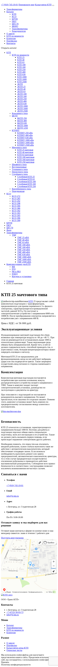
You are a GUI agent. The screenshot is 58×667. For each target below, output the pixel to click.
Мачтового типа (19, 147)
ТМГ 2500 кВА (24, 262)
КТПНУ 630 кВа (25, 138)
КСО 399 (16, 220)
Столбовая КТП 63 (26, 179)
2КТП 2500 (22, 111)
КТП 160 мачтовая (25, 159)
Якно (8, 230)
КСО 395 (16, 215)
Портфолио (11, 41)
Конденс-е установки (21, 276)
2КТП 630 (22, 103)
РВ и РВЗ (16, 271)
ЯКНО (15, 26)
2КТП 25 (21, 86)
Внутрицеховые (19, 167)
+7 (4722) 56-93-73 (14, 612)
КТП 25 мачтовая (25, 150)
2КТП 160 (22, 96)
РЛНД (15, 274)
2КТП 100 (22, 94)
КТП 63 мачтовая (25, 155)
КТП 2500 (22, 82)
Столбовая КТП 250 (26, 186)
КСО (14, 16)
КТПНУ (15, 130)
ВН (13, 267)
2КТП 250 (22, 99)
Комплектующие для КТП (18, 264)
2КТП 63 (21, 91)
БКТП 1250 (22, 128)
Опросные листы (14, 650)
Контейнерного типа (21, 189)
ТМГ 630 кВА (23, 254)
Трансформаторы (14, 9)
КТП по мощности (15, 36)
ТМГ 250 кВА (23, 250)
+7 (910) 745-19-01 (9, 5)
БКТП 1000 (22, 125)
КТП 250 (21, 69)
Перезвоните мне (26, 5)
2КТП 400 (22, 101)
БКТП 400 (22, 121)
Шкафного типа (19, 164)
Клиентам (11, 38)
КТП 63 (20, 62)
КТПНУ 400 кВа (25, 135)
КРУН (15, 19)
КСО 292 (16, 201)
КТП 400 (21, 72)
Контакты (11, 43)
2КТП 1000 (22, 106)
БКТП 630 (22, 123)
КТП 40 (20, 60)
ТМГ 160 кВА (23, 247)
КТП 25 (20, 57)
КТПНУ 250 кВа (25, 133)
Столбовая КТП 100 (26, 181)
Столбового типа (20, 174)
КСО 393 (16, 213)
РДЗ (14, 269)
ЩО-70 (15, 24)
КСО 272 (16, 196)
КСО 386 (16, 208)
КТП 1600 (22, 79)
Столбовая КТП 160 (26, 184)
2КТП (20, 84)
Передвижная (18, 191)
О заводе (10, 33)
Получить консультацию (12, 538)
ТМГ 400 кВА (23, 252)
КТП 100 (21, 65)
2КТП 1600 (22, 108)
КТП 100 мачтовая (25, 157)
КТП (14, 14)
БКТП (15, 116)
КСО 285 (16, 198)
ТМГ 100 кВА (23, 245)
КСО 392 (16, 211)
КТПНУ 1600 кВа (25, 142)
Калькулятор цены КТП (17, 648)
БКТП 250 (22, 118)
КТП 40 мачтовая (25, 152)
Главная (10, 281)
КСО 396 (16, 218)
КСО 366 (16, 206)
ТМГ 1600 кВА (24, 259)
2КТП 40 (21, 89)
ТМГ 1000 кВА (24, 257)
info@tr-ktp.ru (12, 496)
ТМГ (14, 235)
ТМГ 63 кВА (23, 242)
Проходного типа (20, 172)
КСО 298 (16, 203)
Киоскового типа (20, 113)
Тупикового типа (20, 169)
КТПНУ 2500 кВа (25, 145)
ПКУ (14, 21)
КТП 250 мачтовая (25, 162)
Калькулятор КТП (43, 5)
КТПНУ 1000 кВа (25, 140)
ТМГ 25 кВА (23, 237)
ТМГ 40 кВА (23, 240)
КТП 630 (21, 74)
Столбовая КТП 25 (26, 177)
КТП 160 (21, 67)
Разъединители (19, 31)
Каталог (10, 12)
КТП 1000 (22, 77)
